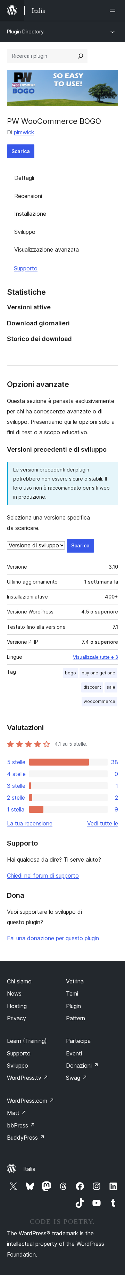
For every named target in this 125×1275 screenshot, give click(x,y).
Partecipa (78, 1040)
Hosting (17, 1006)
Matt (16, 1112)
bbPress (21, 1125)
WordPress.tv (27, 1077)
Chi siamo (19, 981)
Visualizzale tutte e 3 (95, 657)
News (14, 993)
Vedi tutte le (102, 823)
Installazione (30, 213)
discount (92, 687)
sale (111, 687)
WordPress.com (30, 1100)
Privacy (16, 1018)
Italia (29, 1168)
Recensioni (28, 195)
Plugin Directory (25, 31)
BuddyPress (26, 1137)
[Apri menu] (114, 10)
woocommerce (99, 701)
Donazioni (82, 1065)
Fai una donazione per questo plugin (53, 938)
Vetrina (75, 981)
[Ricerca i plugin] (81, 56)
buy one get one (98, 672)
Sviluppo (24, 231)
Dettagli (24, 177)
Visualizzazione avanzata (46, 249)
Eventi (74, 1053)
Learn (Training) (27, 1040)
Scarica (20, 151)
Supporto (26, 268)
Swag (76, 1077)
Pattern (75, 1018)
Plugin (73, 1006)
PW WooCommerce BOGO (54, 121)
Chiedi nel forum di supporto (43, 875)
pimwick (24, 132)
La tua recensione (29, 823)
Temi (72, 993)
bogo (70, 672)
